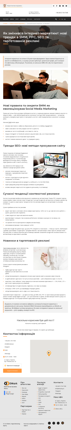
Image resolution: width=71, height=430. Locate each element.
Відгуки (24, 396)
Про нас (24, 388)
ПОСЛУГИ (5, 19)
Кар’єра (24, 414)
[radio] (29, 326)
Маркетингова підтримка (22, 6)
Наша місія (25, 390)
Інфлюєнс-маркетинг (44, 410)
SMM (9, 122)
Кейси (23, 398)
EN (65, 19)
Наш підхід (25, 394)
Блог (23, 402)
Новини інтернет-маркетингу (17, 23)
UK (60, 19)
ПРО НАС (29, 19)
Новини (24, 400)
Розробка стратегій (44, 392)
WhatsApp (58, 393)
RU (62, 19)
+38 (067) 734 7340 (62, 13)
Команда (24, 392)
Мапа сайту (59, 409)
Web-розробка (42, 394)
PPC (49, 63)
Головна (5, 23)
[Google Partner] (9, 393)
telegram (7, 347)
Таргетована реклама (9, 248)
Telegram (58, 391)
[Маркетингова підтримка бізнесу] (10, 383)
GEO (39, 400)
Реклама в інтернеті (44, 396)
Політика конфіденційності (31, 424)
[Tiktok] (49, 427)
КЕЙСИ (12, 19)
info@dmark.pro (9, 344)
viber (6, 350)
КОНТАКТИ (37, 19)
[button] (49, 353)
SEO (24, 158)
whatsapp (7, 353)
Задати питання (12, 371)
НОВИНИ (22, 19)
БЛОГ (17, 19)
